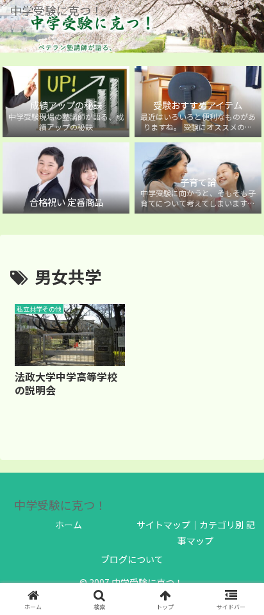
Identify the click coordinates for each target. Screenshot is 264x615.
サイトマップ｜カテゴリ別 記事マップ (195, 532)
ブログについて (132, 559)
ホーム (68, 524)
